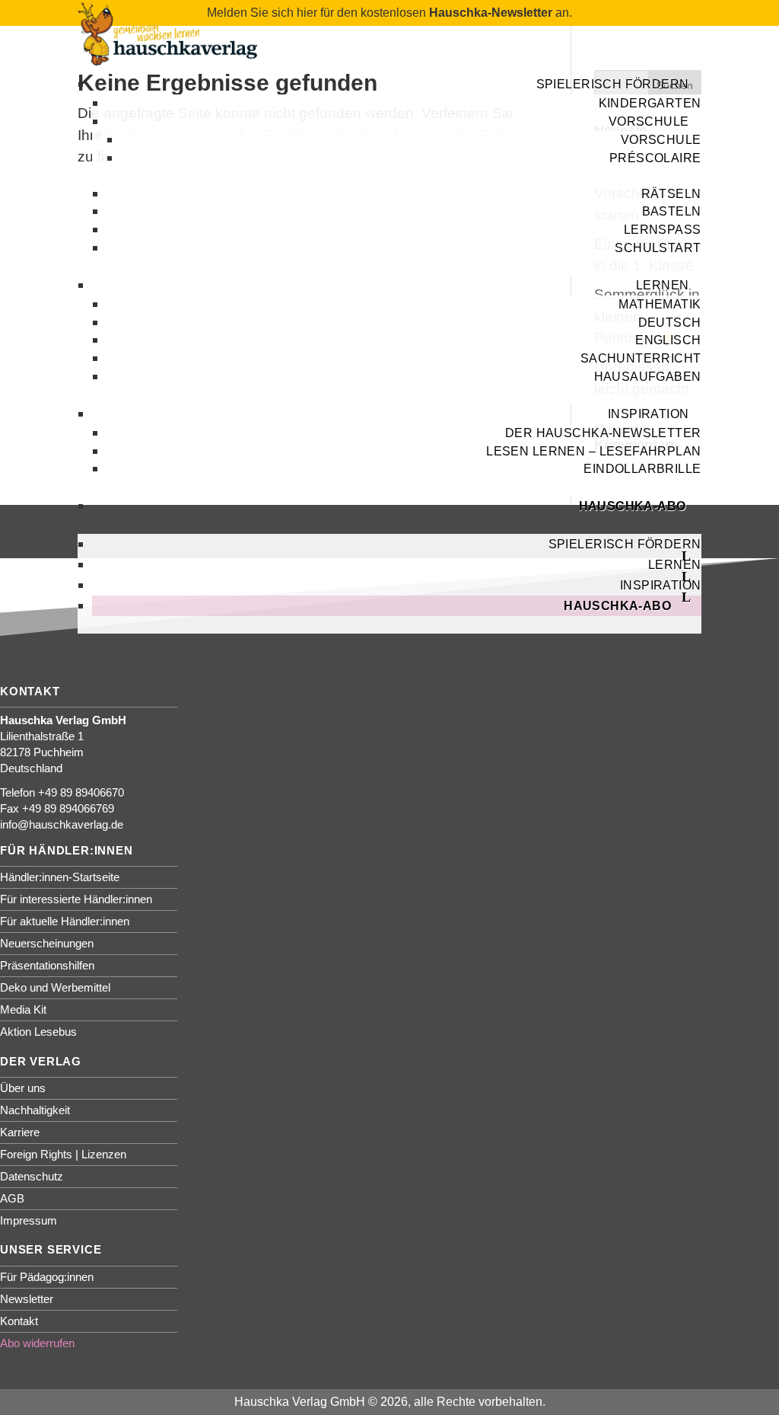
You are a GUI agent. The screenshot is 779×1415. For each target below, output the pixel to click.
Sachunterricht (640, 358)
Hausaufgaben (647, 376)
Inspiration (660, 585)
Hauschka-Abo (632, 506)
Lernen (662, 285)
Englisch (668, 340)
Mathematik (659, 304)
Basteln (671, 211)
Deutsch (669, 322)
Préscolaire (655, 158)
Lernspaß (662, 229)
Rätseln (671, 193)
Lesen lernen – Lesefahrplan (593, 451)
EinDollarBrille (642, 468)
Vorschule (649, 121)
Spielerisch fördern (612, 84)
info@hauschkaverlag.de (61, 824)
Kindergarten (650, 103)
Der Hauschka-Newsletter (603, 432)
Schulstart (658, 247)
